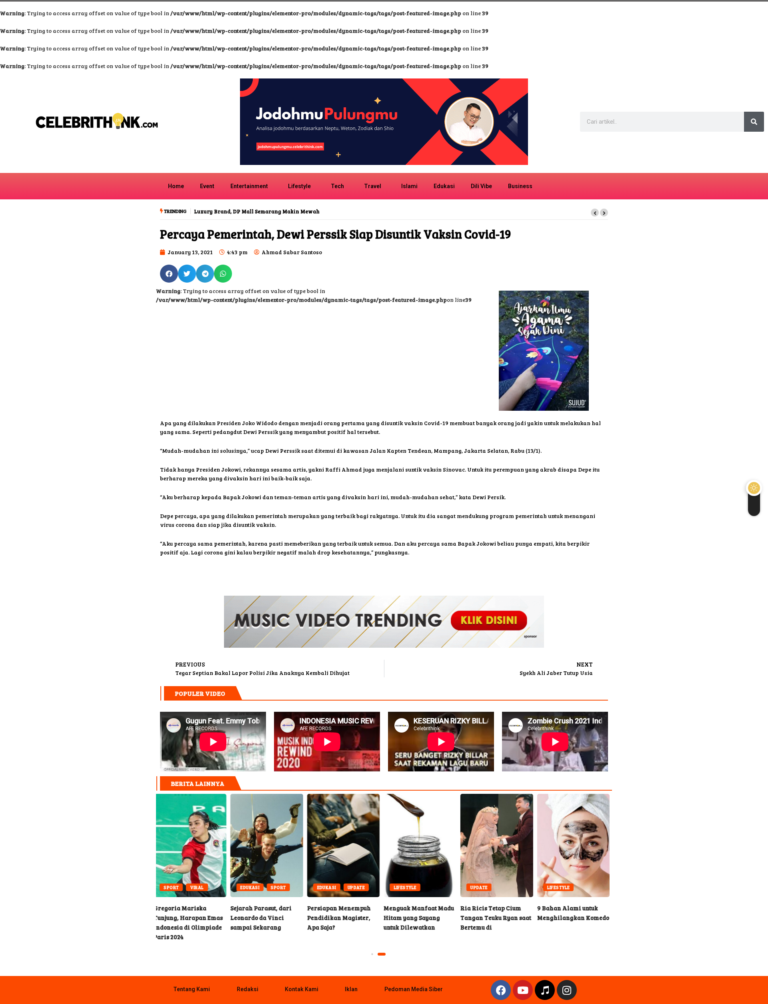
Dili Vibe (481, 186)
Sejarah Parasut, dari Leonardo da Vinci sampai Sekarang (192, 845)
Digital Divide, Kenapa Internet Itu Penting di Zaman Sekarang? (575, 845)
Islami (409, 186)
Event (207, 186)
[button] (595, 213)
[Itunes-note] (545, 990)
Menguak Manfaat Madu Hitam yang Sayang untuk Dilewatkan (345, 845)
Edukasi (444, 186)
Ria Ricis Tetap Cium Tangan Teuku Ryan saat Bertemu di (421, 917)
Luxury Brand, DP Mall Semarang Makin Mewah (257, 211)
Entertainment (249, 186)
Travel (372, 186)
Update (282, 887)
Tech (337, 186)
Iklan (351, 989)
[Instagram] (567, 990)
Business (520, 186)
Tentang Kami (191, 989)
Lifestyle (299, 186)
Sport (204, 887)
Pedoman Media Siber (413, 989)
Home (176, 186)
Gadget (558, 887)
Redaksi (247, 989)
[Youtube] (523, 990)
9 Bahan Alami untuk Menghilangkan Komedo (499, 845)
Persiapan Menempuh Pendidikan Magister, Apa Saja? (269, 845)
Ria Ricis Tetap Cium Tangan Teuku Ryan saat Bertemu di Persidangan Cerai (422, 845)
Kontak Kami (301, 989)
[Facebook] (501, 990)
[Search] (754, 122)
